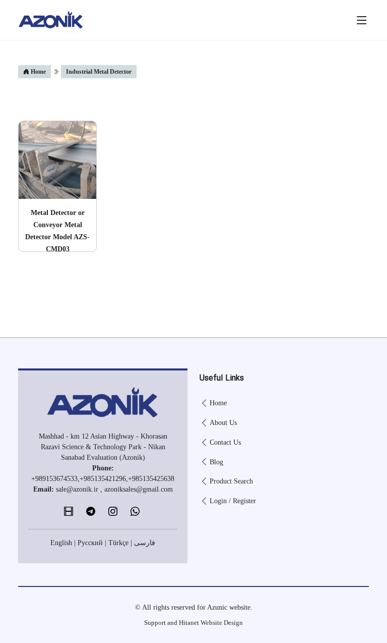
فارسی (144, 543)
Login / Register (233, 501)
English (61, 543)
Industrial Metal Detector (99, 71)
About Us (223, 422)
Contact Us (225, 442)
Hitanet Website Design (211, 622)
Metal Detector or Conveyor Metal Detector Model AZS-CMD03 (57, 231)
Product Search (231, 481)
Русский (90, 543)
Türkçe (118, 543)
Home (37, 71)
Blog (216, 462)
